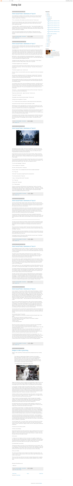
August (48, 36)
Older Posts (41, 473)
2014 (47, 46)
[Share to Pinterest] (32, 36)
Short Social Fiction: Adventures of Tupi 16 (23, 128)
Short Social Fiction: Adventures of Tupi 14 (23, 246)
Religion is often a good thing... (20, 350)
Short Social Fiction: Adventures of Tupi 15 (23, 200)
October (48, 19)
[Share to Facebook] (31, 36)
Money (16, 469)
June (48, 39)
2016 (47, 43)
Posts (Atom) (18, 475)
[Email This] (27, 36)
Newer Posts (14, 473)
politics (18, 469)
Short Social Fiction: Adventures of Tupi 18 (23, 13)
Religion (20, 469)
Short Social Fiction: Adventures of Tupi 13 (23, 289)
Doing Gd (16, 5)
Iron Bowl (53, 50)
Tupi (18, 122)
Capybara (16, 122)
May (48, 40)
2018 (47, 14)
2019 (47, 13)
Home (28, 473)
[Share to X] (30, 36)
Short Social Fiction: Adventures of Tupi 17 (23, 43)
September (49, 35)
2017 (47, 15)
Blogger (40, 483)
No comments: (24, 36)
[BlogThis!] (29, 36)
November (49, 18)
